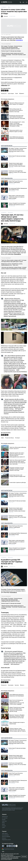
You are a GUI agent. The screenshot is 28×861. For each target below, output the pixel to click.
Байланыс (4, 838)
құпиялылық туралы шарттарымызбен (9, 857)
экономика (10, 685)
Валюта (22, 685)
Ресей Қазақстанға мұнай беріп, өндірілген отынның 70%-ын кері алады (17, 171)
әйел (3, 437)
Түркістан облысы (10, 437)
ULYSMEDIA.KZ (3, 7)
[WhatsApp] (7, 90)
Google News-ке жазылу (9, 848)
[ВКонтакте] (2, 90)
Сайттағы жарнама (6, 836)
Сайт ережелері (5, 834)
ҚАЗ (23, 2)
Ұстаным (4, 825)
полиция (18, 437)
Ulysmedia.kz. (17, 254)
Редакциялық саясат (6, 839)
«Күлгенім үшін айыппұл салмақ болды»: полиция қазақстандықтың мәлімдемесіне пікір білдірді (13, 268)
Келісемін (24, 856)
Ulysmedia (6, 16)
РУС (26, 2)
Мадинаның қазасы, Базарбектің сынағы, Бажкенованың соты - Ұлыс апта (12, 264)
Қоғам (3, 824)
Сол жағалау (4, 817)
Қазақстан (4, 93)
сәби (17, 93)
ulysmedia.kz (19, 40)
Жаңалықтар (5, 816)
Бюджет (4, 819)
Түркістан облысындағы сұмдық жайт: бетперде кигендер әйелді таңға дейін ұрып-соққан (13, 261)
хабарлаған (4, 85)
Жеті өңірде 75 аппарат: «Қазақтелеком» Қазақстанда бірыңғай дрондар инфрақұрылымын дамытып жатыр (11, 47)
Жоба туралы (5, 833)
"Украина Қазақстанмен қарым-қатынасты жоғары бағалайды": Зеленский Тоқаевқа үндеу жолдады (13, 54)
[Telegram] (4, 90)
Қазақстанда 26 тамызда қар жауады (11, 51)
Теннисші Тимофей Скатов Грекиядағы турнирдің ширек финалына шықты (17, 204)
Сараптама (4, 821)
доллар (17, 685)
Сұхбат (3, 827)
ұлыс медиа (11, 93)
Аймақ (3, 822)
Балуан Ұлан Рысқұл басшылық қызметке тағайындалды (16, 181)
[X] (5, 90)
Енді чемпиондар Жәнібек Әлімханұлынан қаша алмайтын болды (18, 189)
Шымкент (22, 93)
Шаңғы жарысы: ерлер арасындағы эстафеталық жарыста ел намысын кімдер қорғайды (16, 197)
